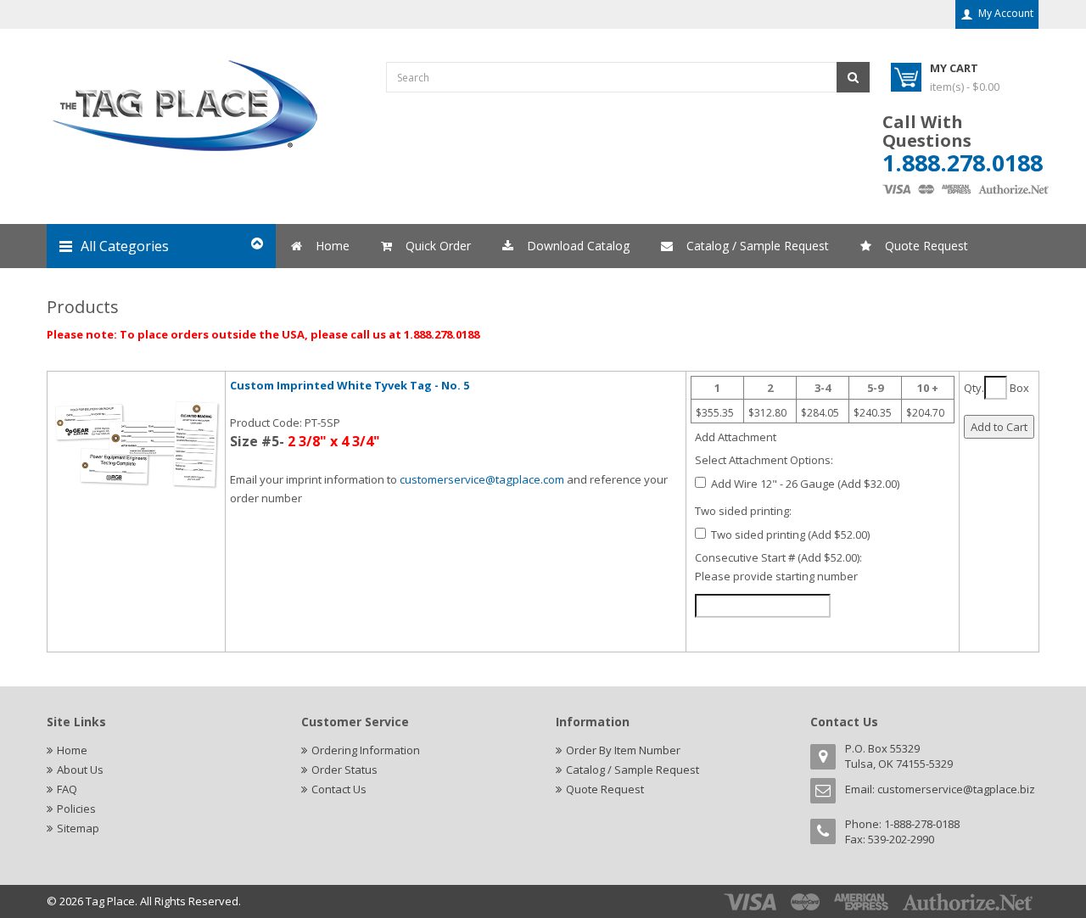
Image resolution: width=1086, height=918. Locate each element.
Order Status (344, 769)
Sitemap (78, 828)
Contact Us (339, 789)
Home (72, 750)
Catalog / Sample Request (632, 769)
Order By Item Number (623, 750)
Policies (76, 808)
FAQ (67, 789)
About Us (80, 769)
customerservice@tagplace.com (482, 479)
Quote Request (605, 789)
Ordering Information (365, 750)
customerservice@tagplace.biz (956, 789)
